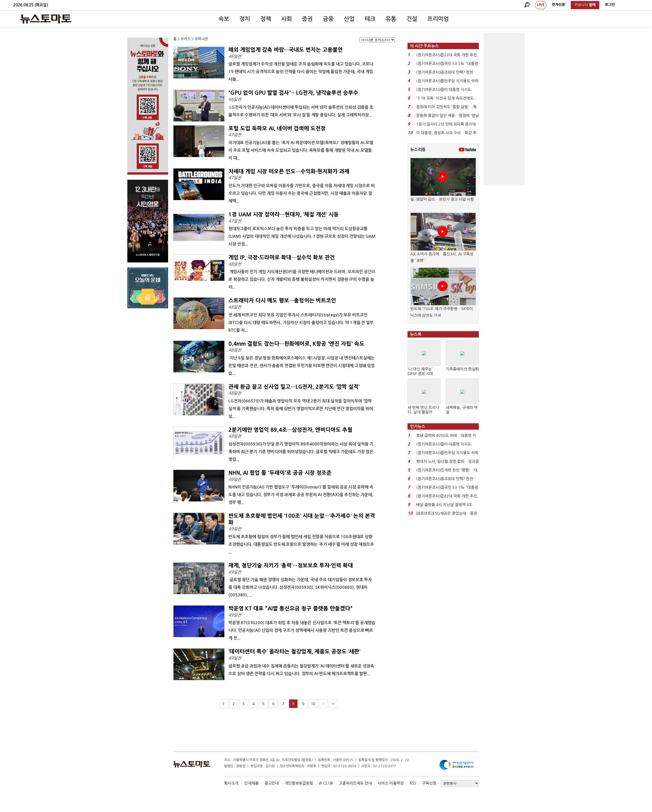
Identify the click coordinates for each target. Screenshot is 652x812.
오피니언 (201, 39)
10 (313, 704)
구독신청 (429, 783)
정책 (265, 19)
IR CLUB (326, 783)
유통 (391, 19)
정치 (244, 19)
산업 (349, 19)
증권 (307, 19)
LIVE (541, 5)
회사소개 (231, 783)
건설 (411, 19)
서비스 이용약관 (391, 783)
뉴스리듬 (418, 149)
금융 (328, 19)
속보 (224, 19)
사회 (286, 19)
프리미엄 (438, 19)
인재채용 (251, 783)
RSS (413, 783)
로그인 (610, 4)
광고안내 (271, 783)
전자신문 (558, 4)
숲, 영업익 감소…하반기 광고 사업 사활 (442, 199)
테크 (370, 19)
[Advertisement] (504, 109)
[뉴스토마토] (45, 19)
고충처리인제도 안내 (355, 783)
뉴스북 (416, 334)
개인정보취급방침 (298, 783)
